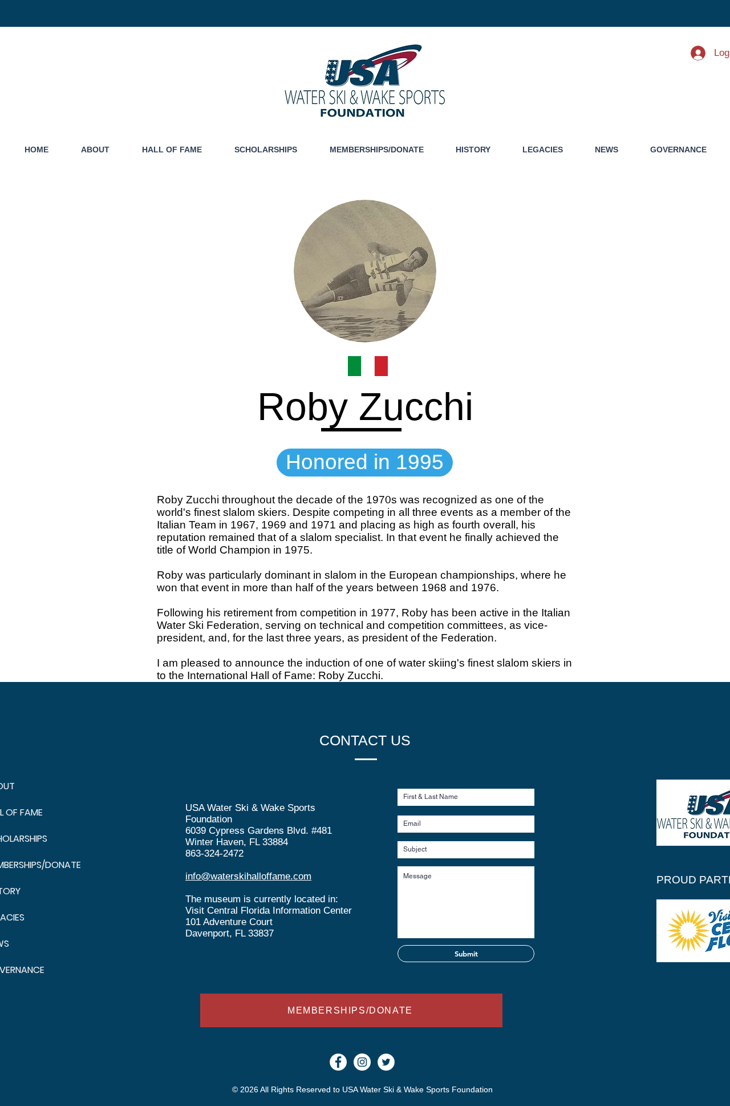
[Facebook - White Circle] (338, 1062)
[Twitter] (386, 1062)
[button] (473, 149)
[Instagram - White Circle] (362, 1062)
